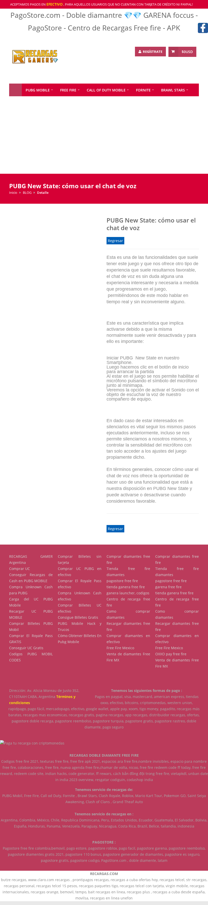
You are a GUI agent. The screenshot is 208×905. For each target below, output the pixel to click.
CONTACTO (75, 102)
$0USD (187, 51)
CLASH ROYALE (26, 102)
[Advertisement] (104, 138)
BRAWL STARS (173, 90)
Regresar (115, 240)
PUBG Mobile (38, 90)
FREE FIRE (68, 90)
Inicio (13, 192)
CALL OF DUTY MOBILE (106, 90)
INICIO (15, 90)
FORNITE (143, 90)
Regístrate (152, 51)
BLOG (54, 102)
